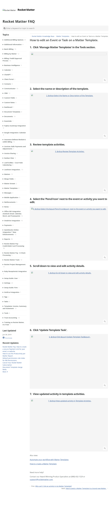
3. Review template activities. (47, 144)
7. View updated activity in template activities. (57, 394)
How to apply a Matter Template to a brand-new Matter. (86, 488)
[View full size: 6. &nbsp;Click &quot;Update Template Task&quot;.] (68, 361)
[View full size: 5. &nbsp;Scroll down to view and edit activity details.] (68, 297)
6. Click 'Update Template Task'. (48, 330)
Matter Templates (62, 36)
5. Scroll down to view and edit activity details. (57, 266)
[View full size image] (68, 67)
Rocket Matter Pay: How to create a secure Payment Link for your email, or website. (14, 349)
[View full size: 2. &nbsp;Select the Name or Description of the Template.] (68, 116)
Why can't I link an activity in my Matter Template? (53, 486)
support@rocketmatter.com (41, 479)
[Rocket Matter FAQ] (9, 10)
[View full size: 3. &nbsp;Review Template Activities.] (68, 171)
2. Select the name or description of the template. (59, 88)
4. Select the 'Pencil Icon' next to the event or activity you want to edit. (68, 200)
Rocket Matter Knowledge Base (43, 36)
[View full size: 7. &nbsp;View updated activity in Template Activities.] (68, 424)
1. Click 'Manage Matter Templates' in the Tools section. (62, 47)
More (4, 372)
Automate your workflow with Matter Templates (49, 459)
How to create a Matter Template (43, 464)
